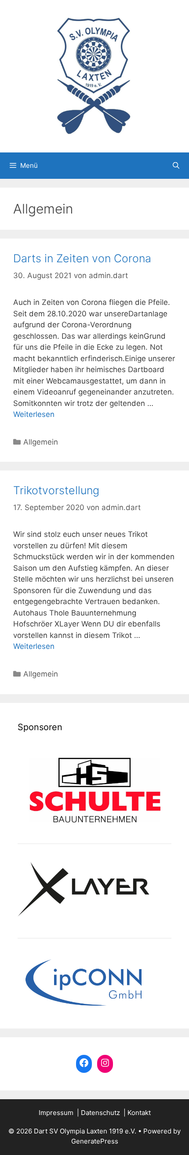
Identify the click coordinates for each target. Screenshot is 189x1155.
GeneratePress (94, 1141)
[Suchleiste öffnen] (176, 165)
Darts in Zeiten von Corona (82, 258)
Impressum (56, 1112)
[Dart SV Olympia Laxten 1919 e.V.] (94, 75)
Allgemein (40, 442)
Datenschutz (100, 1112)
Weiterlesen (34, 414)
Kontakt (139, 1112)
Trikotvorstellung (56, 490)
